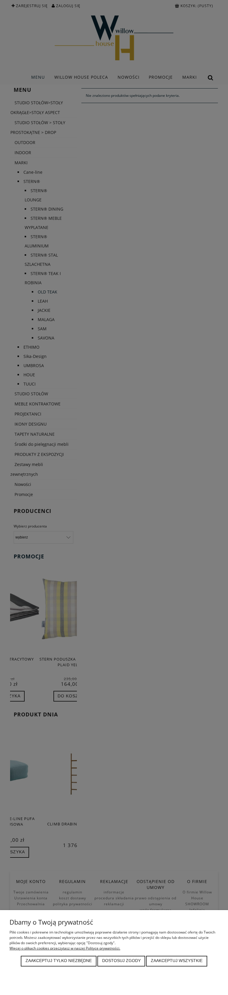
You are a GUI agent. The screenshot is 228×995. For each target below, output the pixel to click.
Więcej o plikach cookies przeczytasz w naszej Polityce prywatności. (65, 948)
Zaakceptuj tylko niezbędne (59, 960)
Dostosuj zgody (121, 960)
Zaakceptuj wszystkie (176, 960)
